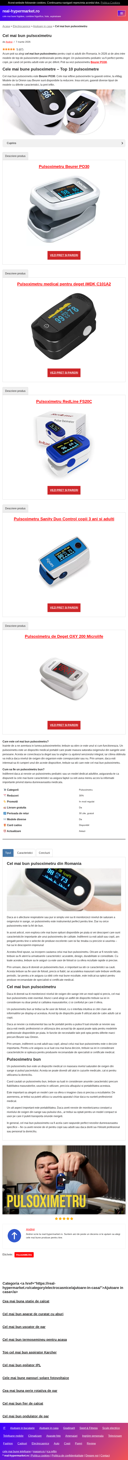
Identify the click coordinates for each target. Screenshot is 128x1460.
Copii (67, 1443)
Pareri (78, 1443)
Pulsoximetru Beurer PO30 (64, 166)
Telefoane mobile (13, 1435)
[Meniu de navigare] (122, 13)
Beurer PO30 (99, 62)
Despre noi (92, 1455)
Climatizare (35, 1435)
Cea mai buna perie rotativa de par (29, 1390)
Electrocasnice (21, 26)
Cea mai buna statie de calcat (25, 1301)
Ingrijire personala (93, 1435)
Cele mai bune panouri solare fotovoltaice (35, 1378)
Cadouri (22, 1443)
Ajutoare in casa (42, 26)
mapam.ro (39, 1451)
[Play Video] (64, 1180)
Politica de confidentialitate (68, 1455)
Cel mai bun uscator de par (24, 1327)
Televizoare (115, 1435)
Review (91, 1443)
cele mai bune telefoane (16, 1451)
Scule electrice (111, 1428)
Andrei (9, 41)
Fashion (8, 1443)
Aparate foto (53, 1435)
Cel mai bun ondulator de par (25, 1416)
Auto (56, 1443)
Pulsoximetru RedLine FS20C (64, 401)
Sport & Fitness (89, 1428)
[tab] (15, 156)
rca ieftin (52, 1451)
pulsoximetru (24, 1255)
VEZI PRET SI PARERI (64, 255)
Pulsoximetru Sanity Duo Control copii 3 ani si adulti (64, 519)
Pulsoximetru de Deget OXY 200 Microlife (64, 636)
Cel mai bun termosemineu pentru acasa (34, 1339)
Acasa (6, 26)
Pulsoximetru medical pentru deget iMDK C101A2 (64, 284)
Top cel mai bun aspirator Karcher (29, 1352)
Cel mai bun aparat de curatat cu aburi (33, 1314)
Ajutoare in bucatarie (22, 1428)
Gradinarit (69, 1428)
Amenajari (71, 1435)
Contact (105, 1455)
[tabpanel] (64, 212)
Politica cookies (40, 1455)
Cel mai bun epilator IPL (21, 1365)
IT (4, 1428)
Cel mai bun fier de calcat (22, 1403)
